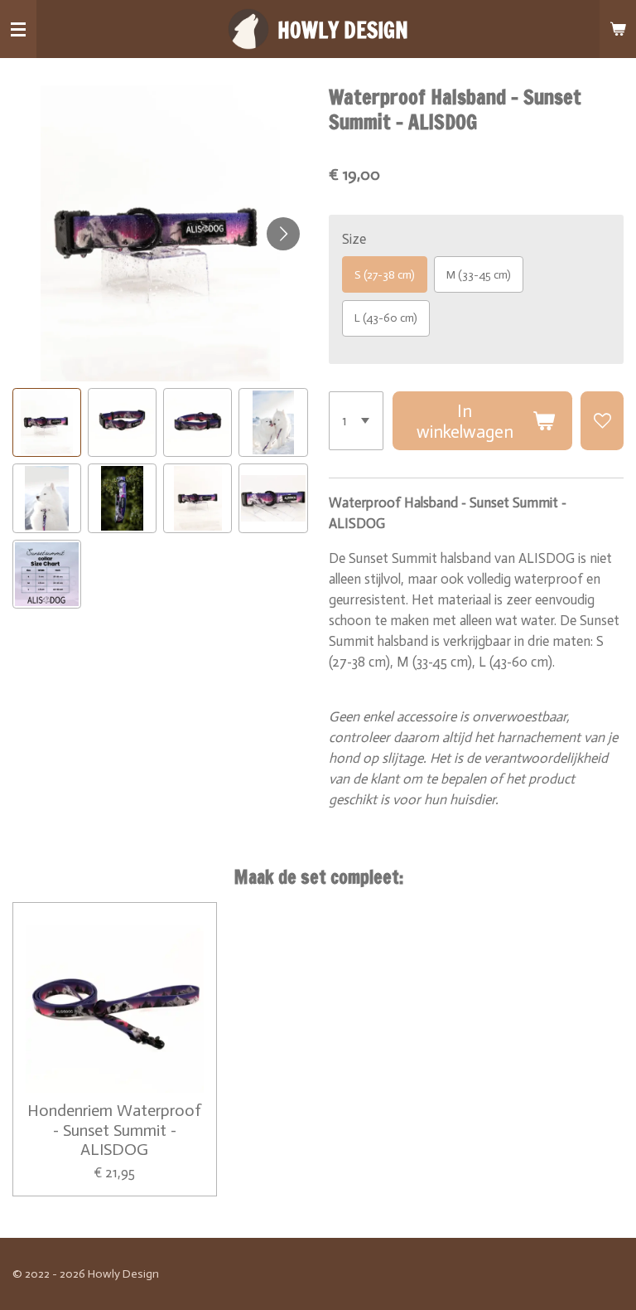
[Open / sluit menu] (18, 29)
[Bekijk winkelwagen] (618, 29)
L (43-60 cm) (385, 318)
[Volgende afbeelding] (283, 233)
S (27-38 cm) (384, 275)
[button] (46, 422)
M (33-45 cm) (478, 275)
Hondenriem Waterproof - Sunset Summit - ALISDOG (114, 1130)
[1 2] (356, 420)
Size (354, 238)
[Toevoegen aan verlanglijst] (602, 420)
